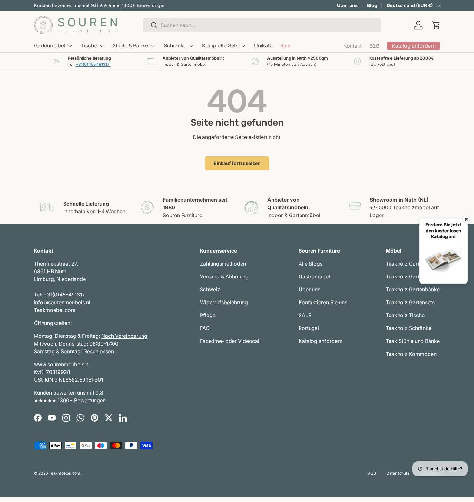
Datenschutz (398, 473)
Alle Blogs (310, 263)
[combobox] (262, 25)
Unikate (263, 45)
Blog (372, 5)
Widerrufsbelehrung (224, 302)
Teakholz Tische (405, 315)
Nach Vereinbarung (124, 336)
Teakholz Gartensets (410, 302)
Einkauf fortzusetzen (237, 163)
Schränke (175, 45)
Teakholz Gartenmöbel (413, 263)
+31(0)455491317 (93, 64)
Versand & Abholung (224, 276)
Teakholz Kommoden (411, 354)
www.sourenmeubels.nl (62, 364)
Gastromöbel (314, 276)
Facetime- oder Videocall (230, 341)
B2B (374, 46)
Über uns (347, 5)
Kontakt (352, 46)
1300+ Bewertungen (143, 5)
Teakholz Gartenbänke (413, 289)
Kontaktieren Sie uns (323, 302)
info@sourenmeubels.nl (62, 302)
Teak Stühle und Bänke (413, 341)
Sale (285, 45)
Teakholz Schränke (408, 328)
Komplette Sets (220, 45)
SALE (305, 315)
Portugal (309, 328)
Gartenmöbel (49, 45)
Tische (89, 45)
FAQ (205, 328)
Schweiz (210, 289)
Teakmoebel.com (54, 310)
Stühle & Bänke (130, 45)
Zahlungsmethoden (223, 263)
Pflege (207, 315)
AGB (372, 473)
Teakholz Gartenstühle (412, 276)
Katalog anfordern (320, 341)
